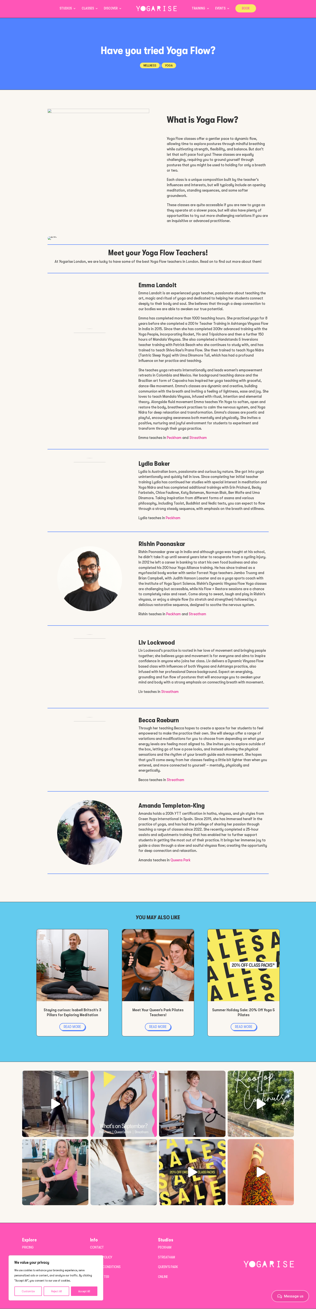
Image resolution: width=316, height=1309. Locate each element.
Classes (88, 8)
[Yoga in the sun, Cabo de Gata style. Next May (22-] (261, 1172)
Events (220, 8)
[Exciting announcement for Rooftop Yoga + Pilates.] (261, 1104)
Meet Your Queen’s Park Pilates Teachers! (158, 1012)
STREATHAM (166, 1257)
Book (246, 8)
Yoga (169, 65)
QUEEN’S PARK (168, 1267)
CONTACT (97, 1247)
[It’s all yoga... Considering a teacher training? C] (55, 1104)
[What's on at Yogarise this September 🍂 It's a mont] (124, 1104)
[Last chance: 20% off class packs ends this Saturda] (192, 1172)
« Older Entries (48, 1045)
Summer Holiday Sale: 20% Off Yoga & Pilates (243, 1012)
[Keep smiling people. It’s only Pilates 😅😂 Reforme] (192, 1104)
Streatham (198, 437)
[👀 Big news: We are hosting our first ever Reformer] (55, 1172)
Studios (66, 8)
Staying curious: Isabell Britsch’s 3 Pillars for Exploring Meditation (72, 1012)
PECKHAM (164, 1247)
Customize (28, 1291)
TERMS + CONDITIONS (105, 1267)
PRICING (28, 1247)
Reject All (56, 1291)
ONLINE (163, 1277)
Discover (111, 8)
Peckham (174, 437)
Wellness (149, 65)
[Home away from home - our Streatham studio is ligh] (124, 1172)
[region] (56, 1277)
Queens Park (180, 860)
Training (198, 8)
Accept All (84, 1291)
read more (72, 1027)
